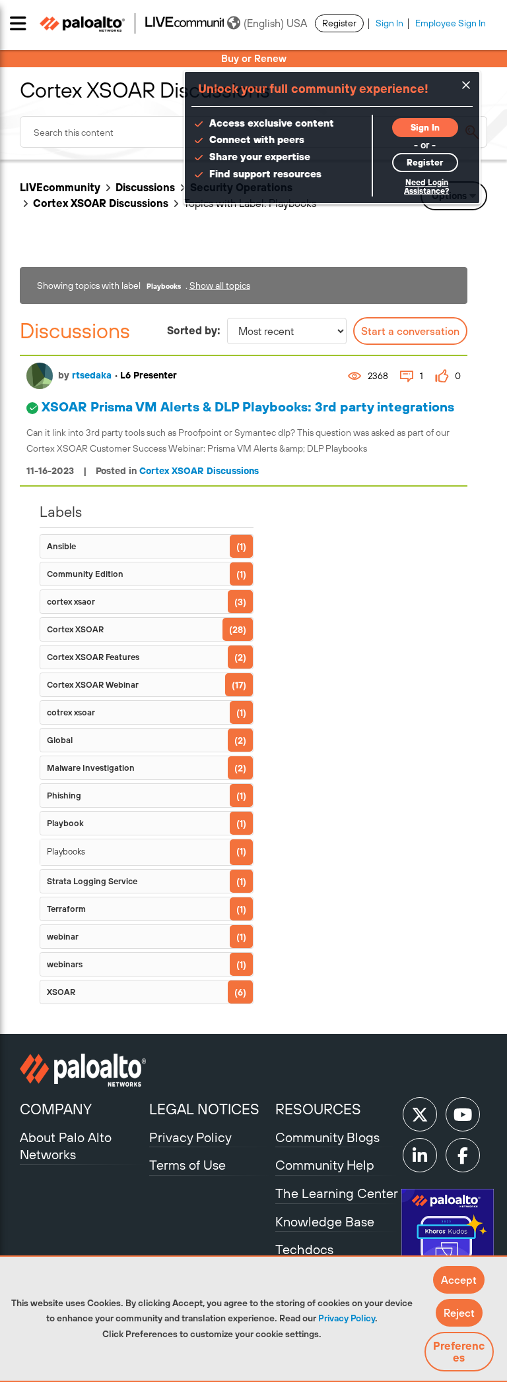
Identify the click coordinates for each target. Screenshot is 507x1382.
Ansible (61, 546)
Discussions (145, 187)
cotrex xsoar (71, 712)
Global (60, 740)
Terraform (66, 909)
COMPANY (56, 1109)
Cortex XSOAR (75, 629)
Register (339, 23)
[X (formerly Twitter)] (420, 1114)
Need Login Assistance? (426, 187)
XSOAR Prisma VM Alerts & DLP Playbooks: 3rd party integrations (248, 406)
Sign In (389, 23)
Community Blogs (327, 1137)
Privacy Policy (346, 1318)
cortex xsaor (71, 602)
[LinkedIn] (420, 1155)
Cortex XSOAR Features (93, 657)
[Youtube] (463, 1114)
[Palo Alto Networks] (83, 1070)
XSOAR (61, 992)
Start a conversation (410, 331)
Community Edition (85, 574)
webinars (65, 964)
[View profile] (39, 376)
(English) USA (275, 23)
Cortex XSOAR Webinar (93, 685)
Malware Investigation (91, 768)
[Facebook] (463, 1155)
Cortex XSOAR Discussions (100, 203)
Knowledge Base (324, 1221)
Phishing (64, 795)
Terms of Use (187, 1164)
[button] (459, 1280)
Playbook (65, 823)
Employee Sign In (450, 23)
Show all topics (219, 285)
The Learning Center (336, 1193)
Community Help (324, 1164)
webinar (63, 937)
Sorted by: (193, 330)
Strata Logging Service (92, 881)
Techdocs (304, 1249)
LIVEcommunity (60, 187)
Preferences (459, 1352)
